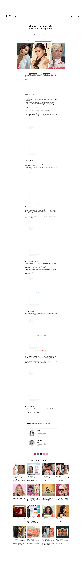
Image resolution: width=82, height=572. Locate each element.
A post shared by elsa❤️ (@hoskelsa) (41, 350)
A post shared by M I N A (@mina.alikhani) (41, 203)
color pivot (53, 74)
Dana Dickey (39, 440)
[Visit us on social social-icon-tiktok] (71, 16)
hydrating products (41, 316)
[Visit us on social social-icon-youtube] (78, 16)
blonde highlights (46, 73)
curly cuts (35, 313)
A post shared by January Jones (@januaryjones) (41, 257)
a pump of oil (49, 269)
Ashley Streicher (29, 107)
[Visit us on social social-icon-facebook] (74, 16)
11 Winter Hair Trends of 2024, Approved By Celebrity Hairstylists (37, 423)
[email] (2, 23)
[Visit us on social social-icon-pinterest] (73, 16)
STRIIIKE (49, 107)
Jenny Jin (38, 34)
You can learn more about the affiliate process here (43, 41)
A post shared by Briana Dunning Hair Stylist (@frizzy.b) (41, 307)
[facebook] (38, 454)
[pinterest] (18, 67)
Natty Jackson (28, 102)
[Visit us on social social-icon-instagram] (76, 16)
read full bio (38, 436)
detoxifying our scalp (33, 73)
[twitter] (41, 454)
